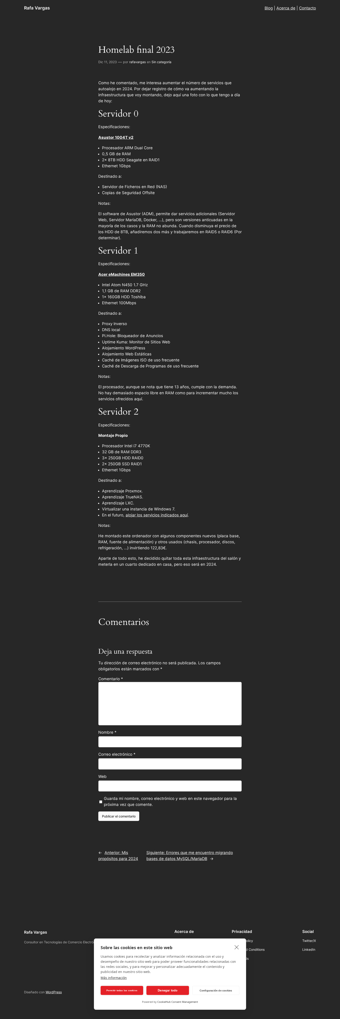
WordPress (54, 992)
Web (102, 776)
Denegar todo (167, 990)
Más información (114, 978)
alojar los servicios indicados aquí (157, 515)
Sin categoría (161, 62)
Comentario (110, 679)
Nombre (107, 732)
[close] (236, 947)
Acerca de (285, 8)
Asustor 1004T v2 (115, 137)
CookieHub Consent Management (177, 1001)
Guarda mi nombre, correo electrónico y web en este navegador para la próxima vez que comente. (170, 801)
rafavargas (137, 62)
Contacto (307, 8)
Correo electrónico (117, 754)
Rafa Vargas (37, 8)
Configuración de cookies (216, 990)
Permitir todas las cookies (121, 990)
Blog (269, 8)
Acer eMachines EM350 (121, 274)
